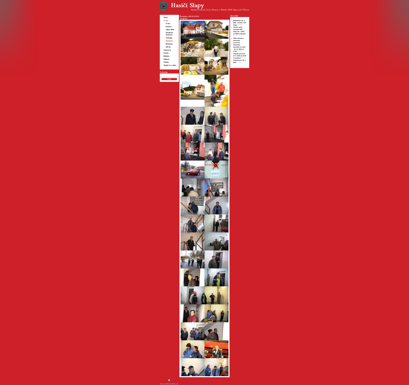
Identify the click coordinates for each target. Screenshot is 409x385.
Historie (169, 26)
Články (166, 62)
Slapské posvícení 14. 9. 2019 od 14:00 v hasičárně (239, 56)
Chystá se (167, 50)
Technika (169, 38)
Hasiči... (166, 53)
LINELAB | (168, 383)
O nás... (166, 20)
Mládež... (167, 56)
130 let (168, 47)
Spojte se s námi (170, 65)
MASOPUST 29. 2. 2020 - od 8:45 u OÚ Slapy (239, 23)
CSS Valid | (162, 383)
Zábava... (167, 59)
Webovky (169, 44)
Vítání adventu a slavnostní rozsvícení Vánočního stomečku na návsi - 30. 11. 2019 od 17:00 (239, 44)
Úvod (166, 17)
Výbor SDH (170, 29)
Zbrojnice (169, 41)
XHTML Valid (174, 383)
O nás (168, 23)
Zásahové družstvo (169, 34)
